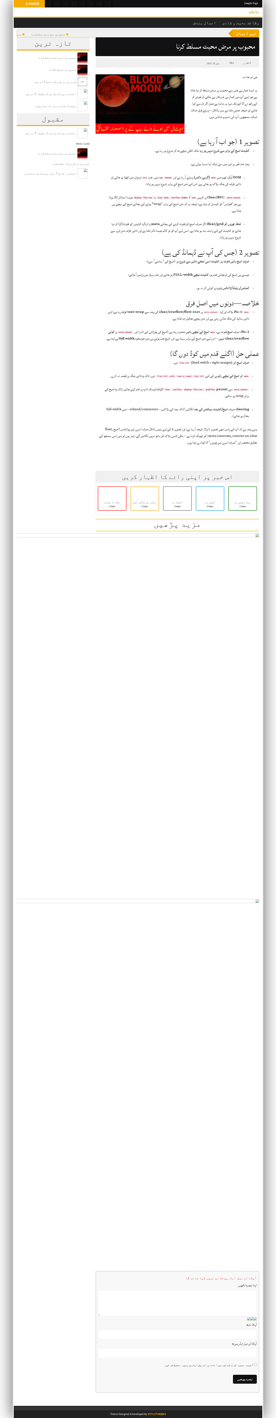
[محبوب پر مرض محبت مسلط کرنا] (140, 104)
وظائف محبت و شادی (240, 23)
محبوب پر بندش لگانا (17, 34)
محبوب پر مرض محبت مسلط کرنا (56, 34)
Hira (231, 63)
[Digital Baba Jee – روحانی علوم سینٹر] (254, 12)
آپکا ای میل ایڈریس (244, 1343)
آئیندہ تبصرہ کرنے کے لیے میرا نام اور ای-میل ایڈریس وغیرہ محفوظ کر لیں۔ (208, 1365)
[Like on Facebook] (57, 3)
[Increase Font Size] (108, 63)
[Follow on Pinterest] (83, 3)
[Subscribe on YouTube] (74, 3)
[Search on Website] (49, 3)
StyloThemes (157, 1414)
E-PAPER (32, 4)
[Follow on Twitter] (66, 3)
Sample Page (251, 3)
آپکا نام (251, 1324)
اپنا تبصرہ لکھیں (247, 1285)
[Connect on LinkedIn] (91, 3)
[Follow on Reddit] (100, 3)
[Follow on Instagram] (108, 3)
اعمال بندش (204, 23)
